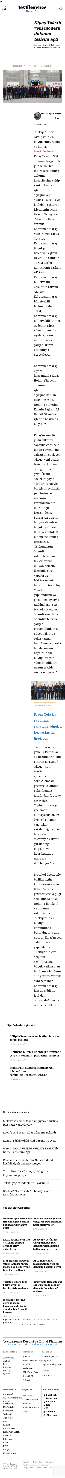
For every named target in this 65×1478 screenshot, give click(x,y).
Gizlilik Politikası (30, 1399)
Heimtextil (8, 1394)
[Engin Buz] (37, 116)
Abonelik (27, 1364)
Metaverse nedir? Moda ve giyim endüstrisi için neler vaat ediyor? (31, 1122)
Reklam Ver (28, 1368)
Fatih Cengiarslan (50, 1356)
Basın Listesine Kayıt (32, 1360)
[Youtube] (44, 1411)
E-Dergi (26, 1380)
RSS (48, 1405)
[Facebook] (15, 55)
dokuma (40, 161)
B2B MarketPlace (30, 1372)
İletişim (25, 1411)
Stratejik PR (28, 1376)
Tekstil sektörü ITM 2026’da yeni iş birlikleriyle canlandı (15, 1285)
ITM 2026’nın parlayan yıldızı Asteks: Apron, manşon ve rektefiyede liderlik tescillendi (16, 1265)
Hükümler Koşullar (31, 1407)
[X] (22, 55)
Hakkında (26, 1403)
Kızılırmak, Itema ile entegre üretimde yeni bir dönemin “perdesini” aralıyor (35, 1053)
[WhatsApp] (36, 55)
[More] (58, 55)
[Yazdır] (51, 55)
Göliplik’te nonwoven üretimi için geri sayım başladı (35, 1038)
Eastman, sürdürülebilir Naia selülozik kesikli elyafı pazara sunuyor (28, 1161)
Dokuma (37, 45)
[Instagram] (44, 1398)
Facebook (51, 1395)
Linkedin (51, 1402)
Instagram (51, 1398)
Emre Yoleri (47, 1375)
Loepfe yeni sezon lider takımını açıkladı (30, 1132)
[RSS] (44, 1405)
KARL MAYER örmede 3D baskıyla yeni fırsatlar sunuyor (27, 1192)
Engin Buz (58, 116)
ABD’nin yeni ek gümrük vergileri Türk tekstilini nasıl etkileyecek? (47, 1221)
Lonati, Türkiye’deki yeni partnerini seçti (29, 1140)
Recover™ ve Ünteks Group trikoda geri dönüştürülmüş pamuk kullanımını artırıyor (46, 1244)
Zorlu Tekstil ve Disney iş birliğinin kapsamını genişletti (25, 1173)
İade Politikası (28, 1395)
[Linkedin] (29, 55)
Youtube (50, 1411)
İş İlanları (27, 1356)
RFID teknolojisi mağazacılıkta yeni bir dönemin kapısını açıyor (47, 1263)
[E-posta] (44, 55)
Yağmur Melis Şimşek (52, 1364)
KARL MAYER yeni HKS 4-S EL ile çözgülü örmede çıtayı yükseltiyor (17, 1244)
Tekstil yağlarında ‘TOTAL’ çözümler (26, 1183)
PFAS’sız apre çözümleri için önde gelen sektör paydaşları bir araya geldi (17, 1223)
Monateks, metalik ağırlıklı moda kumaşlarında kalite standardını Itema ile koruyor (15, 1306)
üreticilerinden (44, 151)
